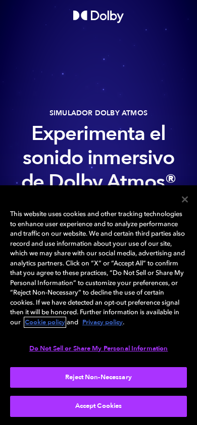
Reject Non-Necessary (98, 377)
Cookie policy (45, 322)
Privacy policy (102, 322)
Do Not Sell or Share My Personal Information (98, 348)
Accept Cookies (98, 405)
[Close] (185, 199)
